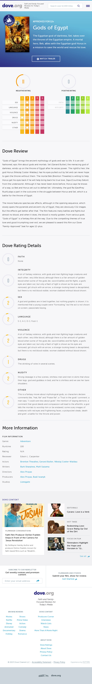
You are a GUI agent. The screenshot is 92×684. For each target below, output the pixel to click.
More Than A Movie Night (46, 630)
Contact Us (46, 655)
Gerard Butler (46, 461)
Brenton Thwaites (29, 461)
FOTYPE (86, 662)
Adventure (25, 441)
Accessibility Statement (41, 662)
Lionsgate (25, 482)
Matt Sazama (42, 466)
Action (22, 623)
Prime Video (22, 620)
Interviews (46, 620)
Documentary (9, 630)
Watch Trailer (47, 59)
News (46, 627)
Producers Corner (46, 617)
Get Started (68, 579)
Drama (22, 630)
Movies (9, 617)
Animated (9, 627)
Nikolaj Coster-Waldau (65, 461)
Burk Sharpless (27, 466)
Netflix (9, 620)
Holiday (9, 634)
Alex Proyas (26, 472)
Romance (22, 634)
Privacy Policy (46, 652)
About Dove (46, 648)
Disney (9, 623)
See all (83, 556)
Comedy (22, 627)
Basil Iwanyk (39, 477)
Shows (22, 617)
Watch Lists (46, 623)
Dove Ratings (46, 645)
